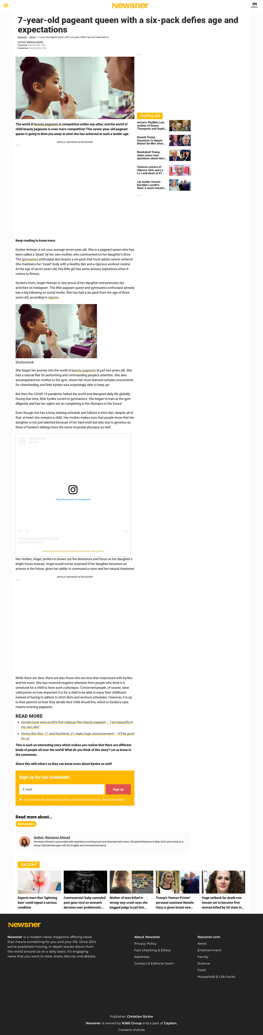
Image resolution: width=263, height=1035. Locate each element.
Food (202, 970)
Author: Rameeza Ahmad (30, 42)
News (33, 37)
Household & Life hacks (216, 977)
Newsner (22, 37)
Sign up (118, 789)
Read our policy (113, 799)
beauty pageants (46, 124)
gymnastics (30, 259)
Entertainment (209, 950)
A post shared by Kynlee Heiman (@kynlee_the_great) (73, 550)
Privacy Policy (145, 944)
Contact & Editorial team (154, 963)
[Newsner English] (130, 5)
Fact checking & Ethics (152, 950)
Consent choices (131, 1030)
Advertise (141, 957)
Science (204, 963)
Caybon (170, 1023)
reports (53, 297)
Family (203, 957)
